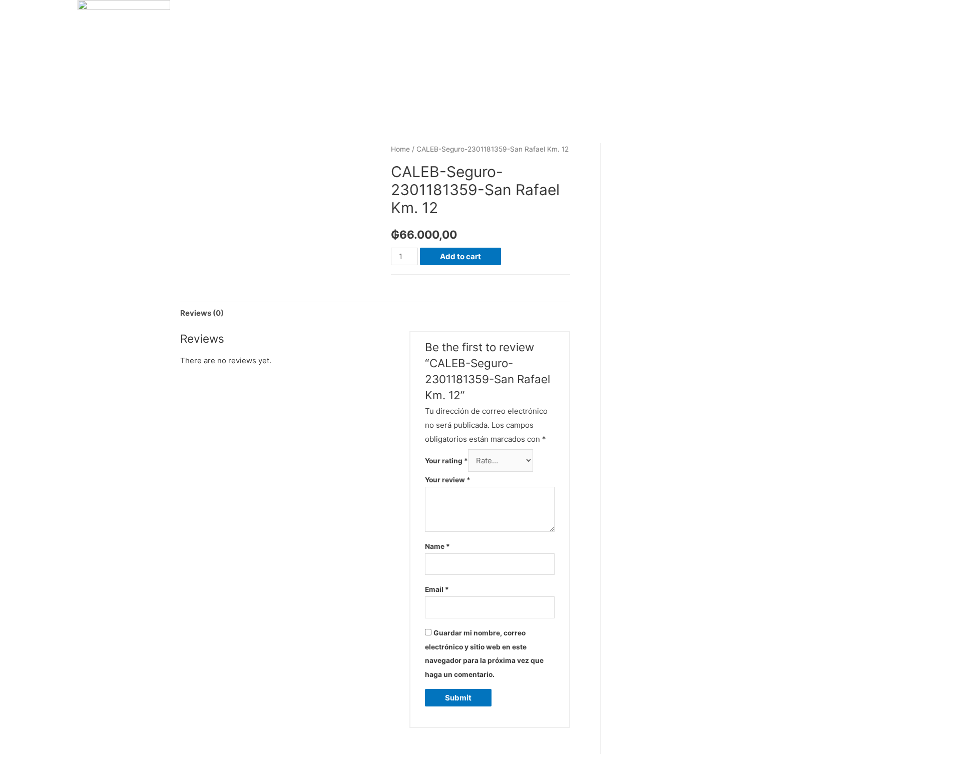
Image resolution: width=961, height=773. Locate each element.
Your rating (446, 461)
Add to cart (460, 256)
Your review (447, 480)
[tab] (202, 313)
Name (437, 546)
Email (437, 589)
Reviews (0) (202, 313)
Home (400, 149)
